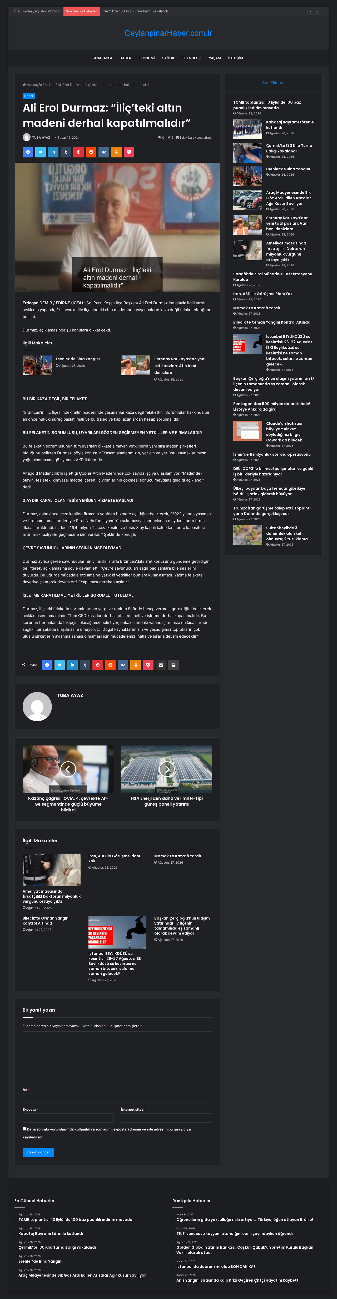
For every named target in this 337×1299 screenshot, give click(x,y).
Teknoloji (191, 58)
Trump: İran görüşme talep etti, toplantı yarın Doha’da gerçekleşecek (272, 511)
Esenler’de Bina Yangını (78, 359)
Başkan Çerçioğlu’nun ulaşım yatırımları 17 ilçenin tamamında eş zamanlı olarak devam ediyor (182, 926)
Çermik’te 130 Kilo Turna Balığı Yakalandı (135, 11)
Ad (26, 1090)
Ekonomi (146, 58)
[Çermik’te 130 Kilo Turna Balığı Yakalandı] (247, 153)
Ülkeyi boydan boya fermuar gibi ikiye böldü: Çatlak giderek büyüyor (269, 491)
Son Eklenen (274, 82)
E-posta (30, 1109)
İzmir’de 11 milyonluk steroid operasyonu (272, 454)
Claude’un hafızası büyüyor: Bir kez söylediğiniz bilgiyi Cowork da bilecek (284, 432)
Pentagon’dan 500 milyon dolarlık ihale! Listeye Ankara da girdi (271, 406)
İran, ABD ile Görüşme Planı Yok (114, 858)
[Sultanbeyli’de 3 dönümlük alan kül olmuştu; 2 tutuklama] (247, 535)
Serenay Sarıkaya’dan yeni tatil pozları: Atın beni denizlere (179, 365)
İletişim (235, 58)
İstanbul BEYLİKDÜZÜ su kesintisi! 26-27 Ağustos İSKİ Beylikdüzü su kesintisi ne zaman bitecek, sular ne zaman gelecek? (115, 963)
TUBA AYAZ (41, 137)
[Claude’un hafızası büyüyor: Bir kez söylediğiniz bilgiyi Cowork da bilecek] (247, 431)
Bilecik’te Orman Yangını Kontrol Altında (46, 921)
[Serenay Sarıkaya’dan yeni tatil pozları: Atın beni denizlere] (135, 365)
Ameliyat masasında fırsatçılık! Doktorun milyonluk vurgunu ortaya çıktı (52, 896)
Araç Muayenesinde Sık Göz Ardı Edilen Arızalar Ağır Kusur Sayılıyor (288, 198)
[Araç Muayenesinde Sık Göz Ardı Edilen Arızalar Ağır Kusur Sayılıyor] (247, 200)
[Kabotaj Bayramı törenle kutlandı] (247, 129)
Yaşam (215, 58)
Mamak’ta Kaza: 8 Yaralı (177, 856)
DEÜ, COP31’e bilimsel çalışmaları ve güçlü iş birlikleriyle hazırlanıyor (273, 471)
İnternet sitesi (133, 1109)
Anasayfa (103, 58)
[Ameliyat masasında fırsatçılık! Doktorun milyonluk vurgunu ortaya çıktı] (52, 870)
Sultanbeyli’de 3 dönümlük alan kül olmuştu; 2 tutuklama (287, 533)
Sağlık (168, 58)
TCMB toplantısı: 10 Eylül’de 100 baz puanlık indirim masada (267, 105)
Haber (125, 58)
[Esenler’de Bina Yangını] (37, 365)
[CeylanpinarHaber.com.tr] (168, 33)
